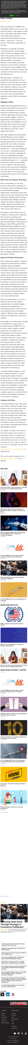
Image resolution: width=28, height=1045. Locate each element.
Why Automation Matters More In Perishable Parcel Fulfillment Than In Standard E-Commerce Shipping (13, 534)
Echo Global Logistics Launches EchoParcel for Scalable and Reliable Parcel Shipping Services (13, 968)
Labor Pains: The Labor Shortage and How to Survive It (13, 784)
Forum (12, 1023)
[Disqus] (14, 834)
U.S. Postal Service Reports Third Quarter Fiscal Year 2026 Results (13, 985)
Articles (14, 605)
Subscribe (13, 1013)
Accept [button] (11, 15)
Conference (13, 1026)
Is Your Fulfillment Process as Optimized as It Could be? (13, 599)
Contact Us (3, 1019)
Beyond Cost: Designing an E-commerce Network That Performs (12, 645)
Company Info (3, 1010)
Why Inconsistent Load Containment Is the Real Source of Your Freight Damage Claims (14, 488)
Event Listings (4, 1017)
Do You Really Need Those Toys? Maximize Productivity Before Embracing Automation (13, 761)
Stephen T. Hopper (6, 21)
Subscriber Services (15, 1010)
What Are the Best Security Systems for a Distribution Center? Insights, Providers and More (13, 510)
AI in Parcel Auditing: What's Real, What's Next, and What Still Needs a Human (12, 958)
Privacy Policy (16, 8)
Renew (12, 1017)
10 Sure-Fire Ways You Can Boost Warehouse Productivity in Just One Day (13, 737)
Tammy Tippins (5, 929)
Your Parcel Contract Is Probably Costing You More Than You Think (13, 944)
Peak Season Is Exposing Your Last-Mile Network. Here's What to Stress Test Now (13, 962)
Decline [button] (17, 15)
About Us (3, 1015)
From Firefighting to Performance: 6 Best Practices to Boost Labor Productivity (12, 556)
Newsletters (13, 1015)
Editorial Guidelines (5, 1022)
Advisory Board (14, 1028)
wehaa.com (15, 1042)
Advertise (3, 1013)
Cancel (12, 1020)
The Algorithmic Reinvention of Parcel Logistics (11, 924)
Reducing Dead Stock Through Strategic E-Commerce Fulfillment (12, 578)
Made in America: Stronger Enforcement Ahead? (12, 624)
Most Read (2, 941)
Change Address (14, 1019)
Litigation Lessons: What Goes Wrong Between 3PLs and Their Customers (14, 714)
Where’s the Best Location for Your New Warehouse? (12, 807)
